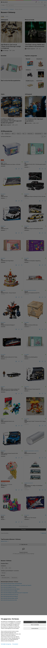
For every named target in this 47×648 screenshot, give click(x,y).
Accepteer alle (35, 622)
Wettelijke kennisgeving (6, 644)
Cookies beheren (34, 628)
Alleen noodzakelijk (35, 624)
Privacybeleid (15, 644)
